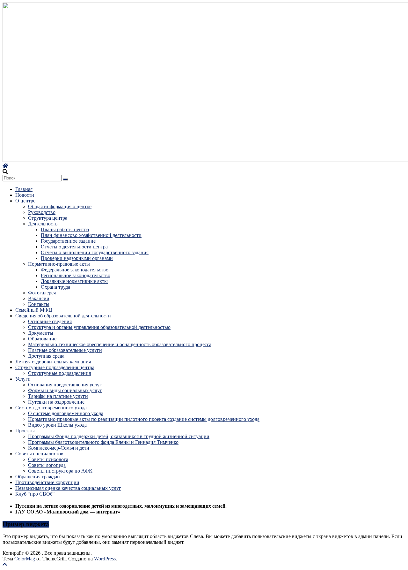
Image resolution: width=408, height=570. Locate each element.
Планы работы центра (65, 229)
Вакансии (38, 298)
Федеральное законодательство (74, 269)
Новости (24, 195)
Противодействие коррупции (47, 482)
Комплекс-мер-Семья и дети (58, 448)
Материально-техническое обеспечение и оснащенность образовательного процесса (119, 344)
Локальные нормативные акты (74, 281)
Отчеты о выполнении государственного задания (95, 252)
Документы (40, 333)
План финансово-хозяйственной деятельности (91, 235)
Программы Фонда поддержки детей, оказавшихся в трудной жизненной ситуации (118, 436)
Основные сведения (50, 321)
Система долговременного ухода (51, 407)
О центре (25, 200)
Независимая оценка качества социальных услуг (68, 488)
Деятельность (42, 223)
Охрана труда (55, 287)
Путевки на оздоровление (56, 402)
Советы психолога (48, 459)
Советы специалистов (39, 453)
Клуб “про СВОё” (35, 494)
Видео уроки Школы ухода (57, 425)
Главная (24, 189)
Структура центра (47, 218)
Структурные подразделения (59, 373)
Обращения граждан (37, 476)
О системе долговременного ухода (65, 413)
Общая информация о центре (59, 206)
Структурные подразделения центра (54, 367)
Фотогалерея (42, 292)
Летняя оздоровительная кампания (53, 361)
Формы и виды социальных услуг (65, 390)
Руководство (41, 212)
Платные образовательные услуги (65, 350)
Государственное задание (68, 241)
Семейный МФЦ (33, 310)
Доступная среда (46, 356)
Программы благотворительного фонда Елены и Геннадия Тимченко (103, 442)
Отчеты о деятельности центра (74, 246)
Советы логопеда (47, 465)
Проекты (25, 430)
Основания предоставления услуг (65, 384)
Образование (42, 338)
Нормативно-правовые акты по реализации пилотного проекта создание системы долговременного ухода (143, 419)
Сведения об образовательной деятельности (63, 315)
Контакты (38, 304)
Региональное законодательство (75, 275)
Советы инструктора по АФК (60, 471)
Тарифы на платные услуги (58, 396)
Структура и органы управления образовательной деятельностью (99, 327)
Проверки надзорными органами (77, 258)
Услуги (23, 379)
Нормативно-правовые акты (59, 264)
